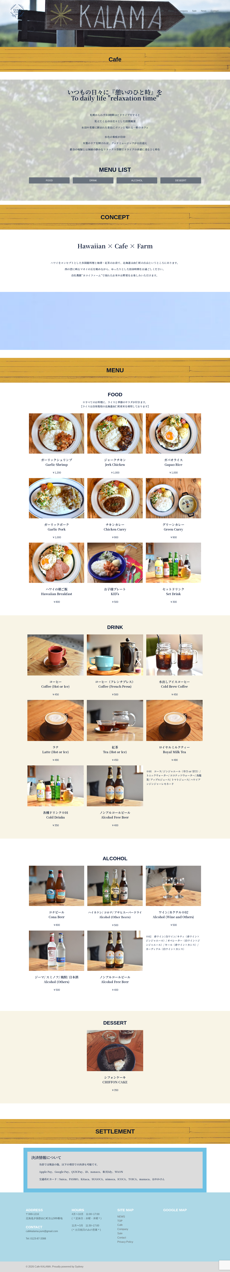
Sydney (79, 1266)
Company (183, 11)
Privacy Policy (125, 1242)
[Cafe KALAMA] (17, 10)
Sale (194, 11)
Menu (171, 11)
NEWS (121, 1216)
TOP (120, 1221)
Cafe (161, 11)
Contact (214, 11)
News (203, 11)
